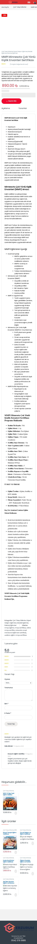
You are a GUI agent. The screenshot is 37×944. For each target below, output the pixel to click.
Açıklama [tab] (6, 108)
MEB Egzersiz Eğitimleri (10, 830)
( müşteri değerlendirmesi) (19, 64)
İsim (6, 704)
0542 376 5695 (18, 940)
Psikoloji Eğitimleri (12, 53)
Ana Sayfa (5, 7)
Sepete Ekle (12, 101)
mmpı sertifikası (20, 628)
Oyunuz (7, 679)
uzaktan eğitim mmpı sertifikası (16, 635)
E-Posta (8, 713)
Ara (29, 2)
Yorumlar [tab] (23, 108)
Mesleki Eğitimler (23, 623)
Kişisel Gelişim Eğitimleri (20, 51)
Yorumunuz (9, 688)
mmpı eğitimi (9, 628)
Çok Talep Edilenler (19, 7)
